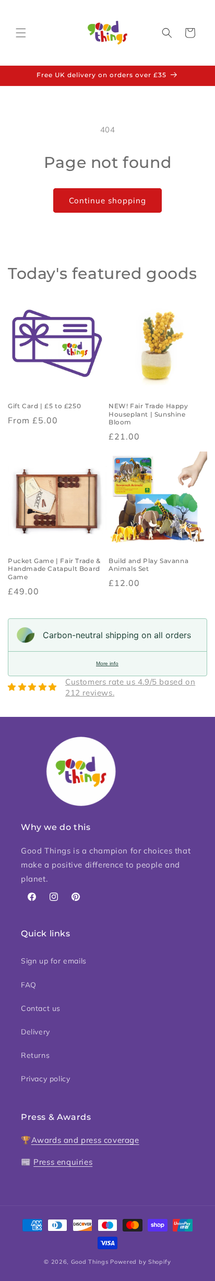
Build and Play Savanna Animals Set (148, 565)
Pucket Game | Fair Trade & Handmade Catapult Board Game (54, 569)
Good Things (90, 1261)
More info (107, 663)
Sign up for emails (54, 961)
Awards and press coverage (85, 1140)
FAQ (29, 985)
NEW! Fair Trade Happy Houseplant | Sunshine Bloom (148, 414)
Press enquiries (62, 1162)
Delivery (35, 1031)
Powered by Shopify (140, 1261)
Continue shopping (107, 200)
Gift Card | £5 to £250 (44, 406)
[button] (20, 32)
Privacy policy (45, 1078)
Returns (35, 1055)
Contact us (41, 1008)
